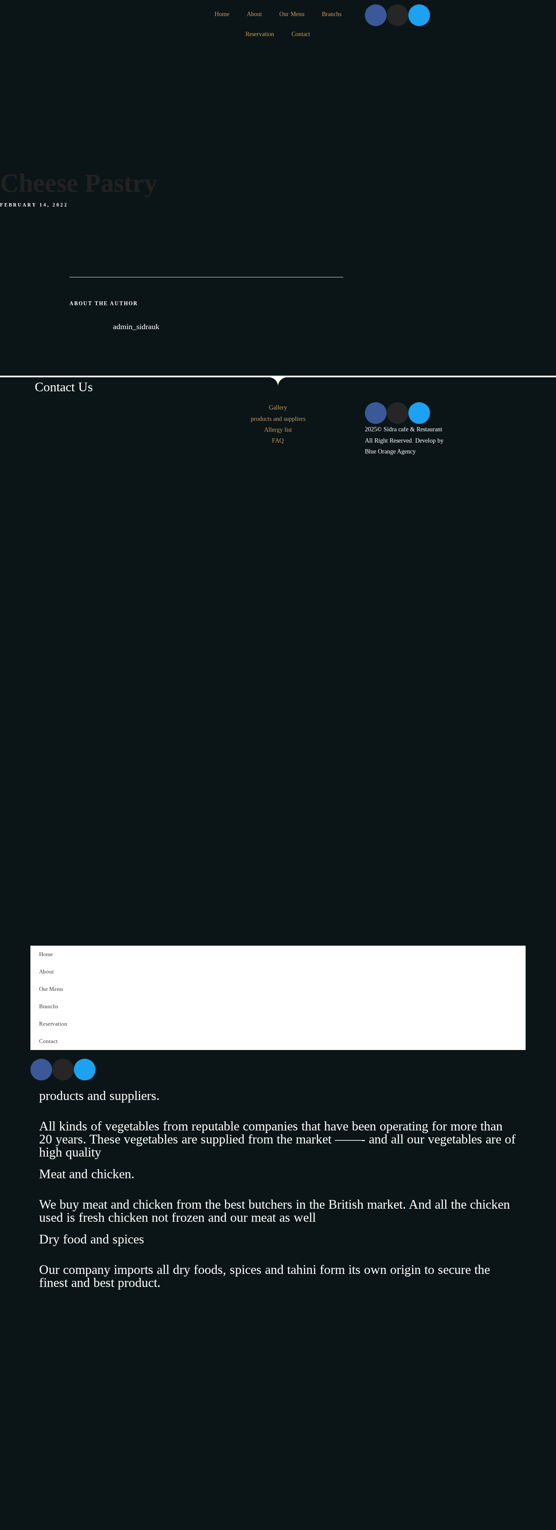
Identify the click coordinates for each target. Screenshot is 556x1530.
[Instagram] (397, 15)
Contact (300, 34)
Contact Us (64, 387)
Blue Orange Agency (390, 451)
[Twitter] (419, 15)
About (254, 14)
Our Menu (291, 14)
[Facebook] (376, 15)
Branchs (331, 14)
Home (222, 14)
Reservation (259, 34)
